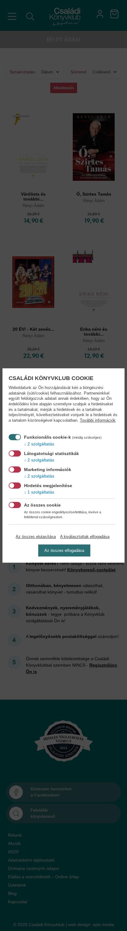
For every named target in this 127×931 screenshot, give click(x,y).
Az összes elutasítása (36, 536)
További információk (98, 420)
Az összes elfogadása (64, 550)
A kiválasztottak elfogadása (84, 536)
